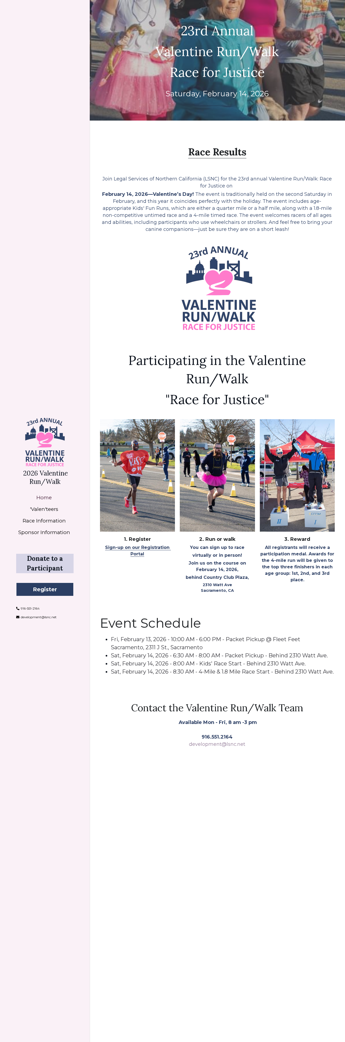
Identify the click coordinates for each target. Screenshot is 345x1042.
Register (45, 589)
